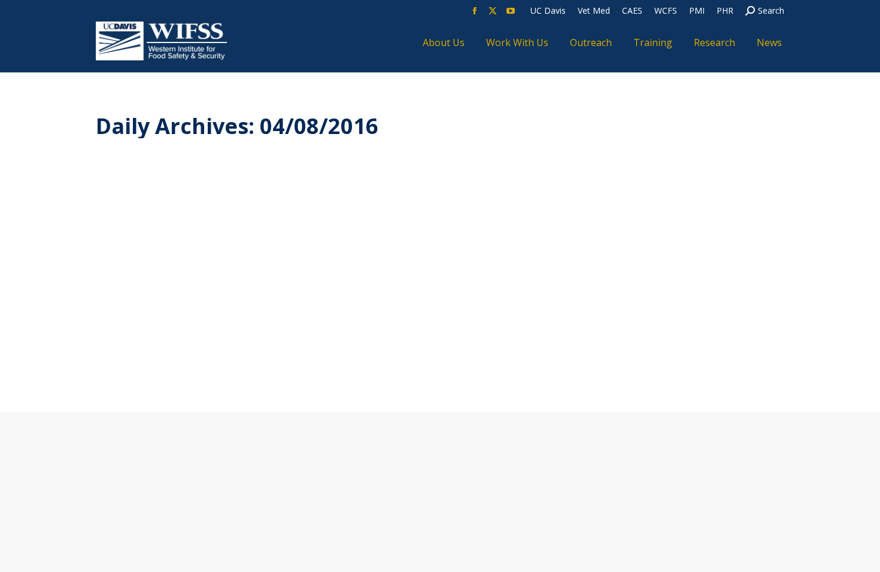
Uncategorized (366, 314)
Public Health (308, 314)
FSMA (267, 314)
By (427, 314)
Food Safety (227, 314)
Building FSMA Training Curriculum (254, 291)
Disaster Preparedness (155, 314)
